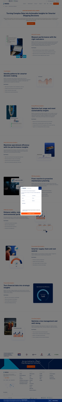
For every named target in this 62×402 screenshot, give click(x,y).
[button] (31, 213)
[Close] (40, 188)
